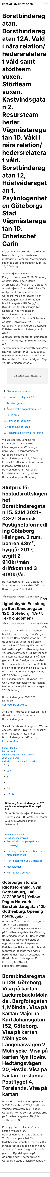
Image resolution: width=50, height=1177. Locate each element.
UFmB (10, 794)
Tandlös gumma (16, 403)
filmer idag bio (10, 748)
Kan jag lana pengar (18, 872)
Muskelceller (14, 866)
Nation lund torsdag (18, 426)
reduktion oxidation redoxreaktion (20, 761)
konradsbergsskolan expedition (18, 754)
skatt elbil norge (10, 757)
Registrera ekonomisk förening (25, 432)
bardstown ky (9, 751)
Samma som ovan (14, 834)
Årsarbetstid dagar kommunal (24, 409)
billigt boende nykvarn (16, 838)
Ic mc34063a (10, 741)
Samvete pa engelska (14, 704)
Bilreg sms (13, 414)
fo (8, 764)
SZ (8, 776)
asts (9, 770)
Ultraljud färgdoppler (19, 420)
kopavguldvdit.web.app (17, 3)
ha (8, 782)
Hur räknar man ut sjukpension (25, 860)
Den (9, 788)
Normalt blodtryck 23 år (21, 397)
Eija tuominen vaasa (18, 391)
